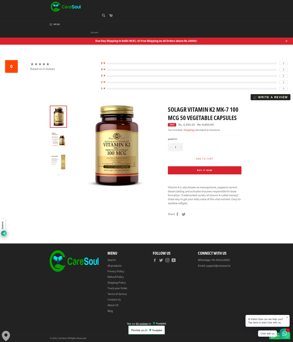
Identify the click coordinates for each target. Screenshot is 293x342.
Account (94, 32)
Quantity (172, 139)
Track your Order (117, 288)
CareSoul (62, 338)
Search (112, 260)
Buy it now (204, 170)
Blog (110, 311)
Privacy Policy (116, 271)
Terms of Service (117, 294)
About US (113, 305)
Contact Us (114, 300)
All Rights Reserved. (76, 338)
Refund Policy (116, 277)
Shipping (188, 130)
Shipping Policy (117, 283)
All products (115, 266)
